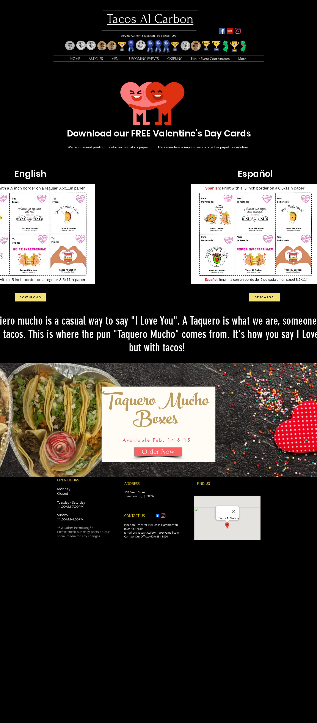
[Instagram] (238, 31)
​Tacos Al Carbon (150, 19)
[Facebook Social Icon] (222, 31)
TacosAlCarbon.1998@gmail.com (158, 532)
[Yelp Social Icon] (230, 31)
